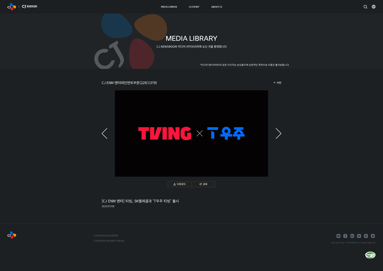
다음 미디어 (275, 133)
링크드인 (352, 236)
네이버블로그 (359, 236)
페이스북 (345, 236)
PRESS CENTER (169, 6)
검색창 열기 (365, 7)
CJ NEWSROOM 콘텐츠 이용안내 (109, 240)
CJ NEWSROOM (11, 6)
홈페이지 (373, 236)
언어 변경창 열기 (374, 7)
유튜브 (338, 236)
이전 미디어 (108, 133)
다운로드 (181, 184)
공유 (205, 184)
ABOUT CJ (216, 6)
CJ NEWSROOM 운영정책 (106, 235)
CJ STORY (194, 6)
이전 (279, 82)
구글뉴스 (366, 236)
